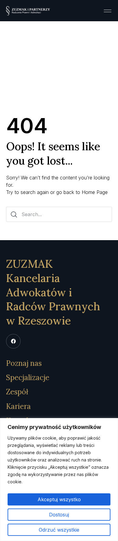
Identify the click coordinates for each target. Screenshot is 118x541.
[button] (107, 10)
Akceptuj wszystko (59, 499)
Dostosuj (59, 515)
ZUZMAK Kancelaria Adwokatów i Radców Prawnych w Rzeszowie (53, 292)
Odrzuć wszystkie (59, 530)
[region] (59, 479)
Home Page (95, 192)
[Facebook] (13, 341)
